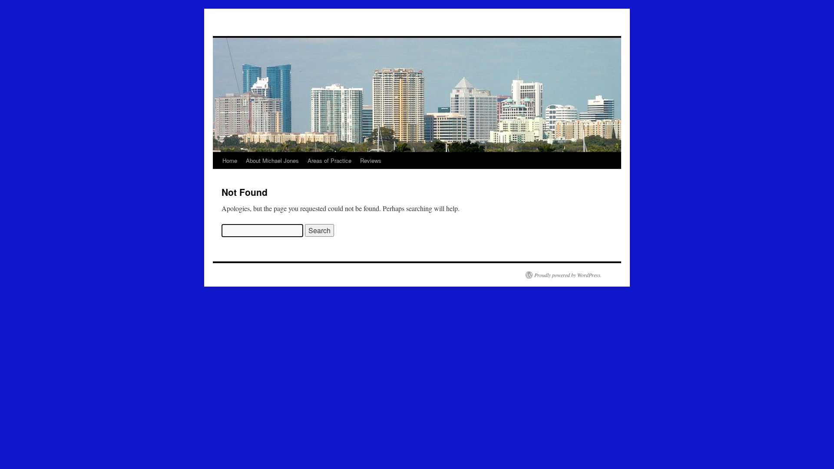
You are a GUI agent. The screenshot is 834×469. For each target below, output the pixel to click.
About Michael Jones (272, 160)
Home (229, 160)
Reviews (370, 160)
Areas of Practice (329, 160)
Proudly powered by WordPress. (568, 274)
